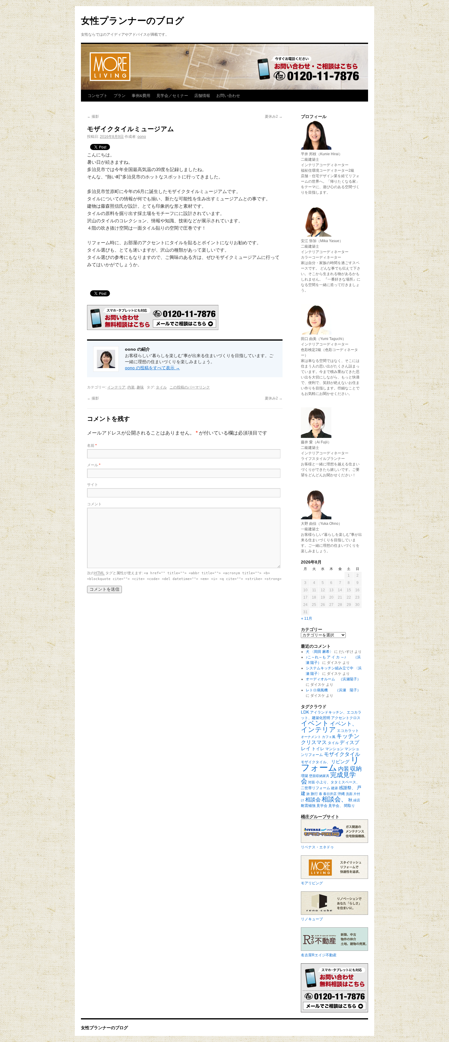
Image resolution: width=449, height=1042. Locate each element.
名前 (92, 445)
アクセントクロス (345, 718)
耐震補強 (308, 806)
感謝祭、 (347, 787)
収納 (356, 768)
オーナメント (311, 737)
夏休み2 (274, 116)
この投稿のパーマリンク (190, 387)
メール (93, 465)
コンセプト (98, 95)
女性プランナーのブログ (132, 21)
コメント (94, 504)
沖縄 (341, 794)
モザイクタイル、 (315, 762)
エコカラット (348, 731)
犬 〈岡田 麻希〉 (319, 652)
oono (141, 136)
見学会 (321, 806)
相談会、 (334, 799)
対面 (311, 782)
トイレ (318, 748)
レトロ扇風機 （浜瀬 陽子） (333, 690)
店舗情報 (202, 95)
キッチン (348, 736)
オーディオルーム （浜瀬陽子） (333, 679)
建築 (334, 788)
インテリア (116, 387)
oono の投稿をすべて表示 (152, 367)
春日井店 (330, 794)
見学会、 (335, 806)
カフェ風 (328, 737)
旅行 (314, 794)
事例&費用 (141, 95)
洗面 (349, 794)
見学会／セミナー (172, 95)
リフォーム (330, 763)
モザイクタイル (342, 754)
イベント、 (343, 724)
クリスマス (314, 742)
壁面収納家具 (319, 776)
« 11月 (306, 618)
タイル (161, 387)
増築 (304, 776)
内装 (131, 387)
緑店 (356, 800)
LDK (305, 712)
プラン (120, 95)
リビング (340, 761)
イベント (315, 723)
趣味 (140, 387)
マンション (334, 749)
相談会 (313, 800)
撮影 (93, 116)
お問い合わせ (228, 95)
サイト (92, 484)
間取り (349, 806)
